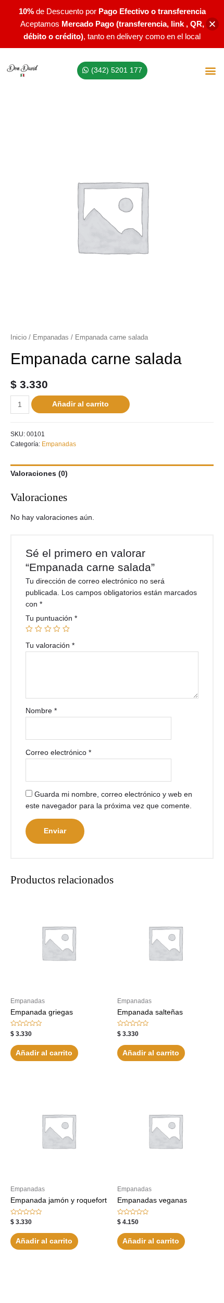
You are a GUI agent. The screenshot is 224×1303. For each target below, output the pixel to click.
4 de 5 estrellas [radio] (56, 629)
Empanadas (51, 337)
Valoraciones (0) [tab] (39, 474)
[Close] (212, 24)
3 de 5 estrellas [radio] (48, 629)
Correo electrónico (58, 753)
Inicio (18, 337)
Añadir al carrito (80, 404)
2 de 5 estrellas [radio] (38, 629)
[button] (210, 70)
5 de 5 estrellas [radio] (66, 629)
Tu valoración (50, 645)
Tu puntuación (51, 618)
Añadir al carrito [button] (44, 1053)
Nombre (41, 711)
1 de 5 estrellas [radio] (29, 629)
